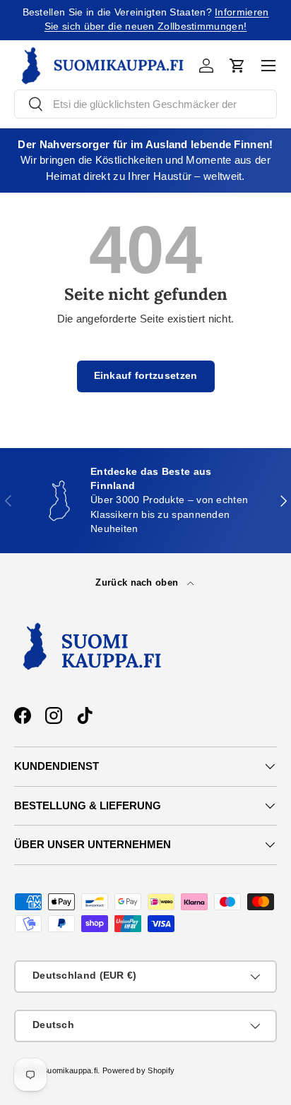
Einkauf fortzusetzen (146, 375)
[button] (237, 65)
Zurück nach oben (138, 582)
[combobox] (145, 104)
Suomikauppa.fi (69, 1070)
